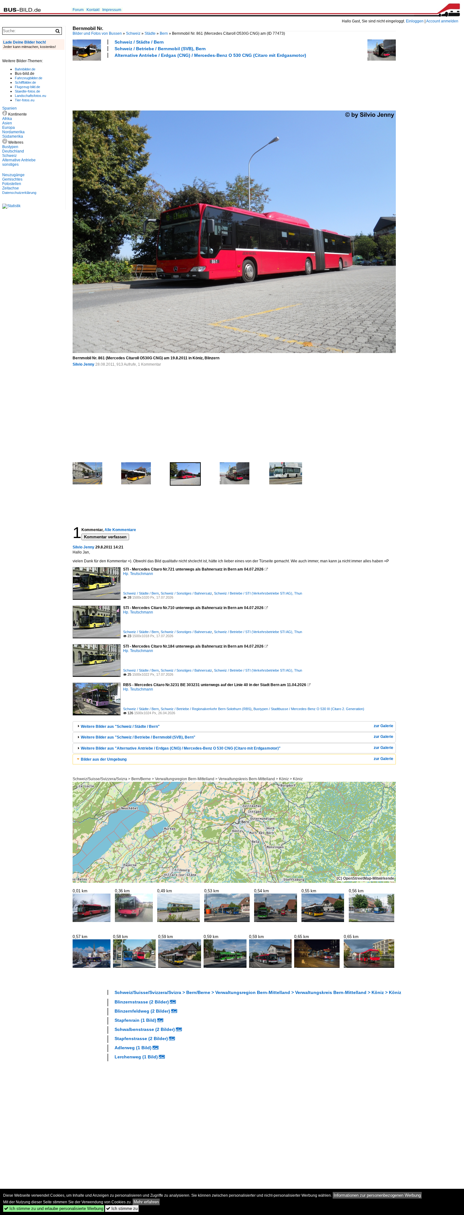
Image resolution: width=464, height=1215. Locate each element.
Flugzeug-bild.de (27, 87)
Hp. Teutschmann (138, 574)
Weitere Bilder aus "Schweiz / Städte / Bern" (120, 726)
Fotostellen (11, 184)
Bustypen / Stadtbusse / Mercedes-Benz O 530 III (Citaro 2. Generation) (308, 709)
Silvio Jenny (83, 364)
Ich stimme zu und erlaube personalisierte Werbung (53, 1208)
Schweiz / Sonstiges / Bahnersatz (186, 593)
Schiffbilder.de (25, 82)
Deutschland (13, 151)
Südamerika (12, 136)
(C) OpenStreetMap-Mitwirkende (365, 878)
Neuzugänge (13, 175)
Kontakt (92, 10)
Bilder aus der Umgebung (104, 759)
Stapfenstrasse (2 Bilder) (141, 1038)
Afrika (7, 119)
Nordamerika (13, 132)
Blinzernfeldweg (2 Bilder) (142, 1011)
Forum (78, 10)
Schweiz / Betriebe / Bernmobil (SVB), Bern (160, 48)
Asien (7, 123)
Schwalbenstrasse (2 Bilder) (145, 1029)
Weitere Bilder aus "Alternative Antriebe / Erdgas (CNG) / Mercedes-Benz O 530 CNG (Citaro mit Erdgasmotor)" (181, 748)
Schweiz (133, 33)
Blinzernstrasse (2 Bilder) (142, 1001)
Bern (164, 33)
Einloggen (415, 21)
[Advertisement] (187, 83)
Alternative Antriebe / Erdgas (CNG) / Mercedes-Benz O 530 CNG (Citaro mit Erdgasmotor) (210, 55)
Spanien (9, 108)
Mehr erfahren (146, 1202)
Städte (150, 33)
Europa (8, 127)
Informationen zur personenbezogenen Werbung (377, 1195)
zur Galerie (383, 726)
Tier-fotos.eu (24, 100)
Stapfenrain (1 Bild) (135, 1020)
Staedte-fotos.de (27, 91)
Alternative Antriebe (19, 160)
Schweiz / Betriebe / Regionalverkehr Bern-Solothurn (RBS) (206, 709)
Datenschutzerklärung (19, 193)
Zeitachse (10, 188)
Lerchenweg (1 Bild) (136, 1056)
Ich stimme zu (122, 1208)
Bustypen (10, 147)
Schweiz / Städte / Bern (139, 42)
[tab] (234, 726)
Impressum (111, 10)
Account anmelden (442, 21)
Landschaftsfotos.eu (30, 96)
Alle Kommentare (120, 530)
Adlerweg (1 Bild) (133, 1047)
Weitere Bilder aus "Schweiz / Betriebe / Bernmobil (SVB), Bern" (138, 737)
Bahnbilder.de (25, 69)
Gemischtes (12, 179)
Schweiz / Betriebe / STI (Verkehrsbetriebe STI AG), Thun (258, 593)
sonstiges (10, 164)
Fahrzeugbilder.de (28, 78)
